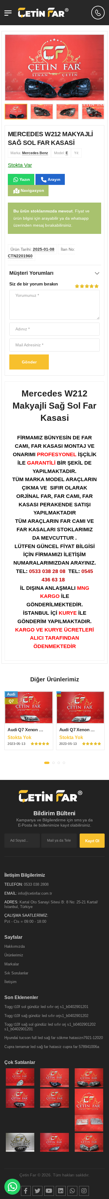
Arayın (53, 179)
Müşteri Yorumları (31, 273)
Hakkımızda (14, 946)
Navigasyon (31, 190)
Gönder (29, 362)
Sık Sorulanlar (16, 973)
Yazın (24, 179)
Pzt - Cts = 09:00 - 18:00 (25, 921)
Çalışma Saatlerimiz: (26, 915)
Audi (11, 694)
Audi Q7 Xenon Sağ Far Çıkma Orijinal (46, 729)
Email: (10, 893)
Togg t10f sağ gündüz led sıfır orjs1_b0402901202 (46, 1016)
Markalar (11, 964)
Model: (61, 153)
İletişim (10, 982)
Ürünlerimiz (13, 955)
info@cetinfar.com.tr (35, 893)
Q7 (11, 701)
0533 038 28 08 (47, 571)
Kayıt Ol (92, 841)
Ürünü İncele (28, 718)
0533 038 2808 (36, 884)
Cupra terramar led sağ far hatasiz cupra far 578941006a (51, 1047)
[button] (47, 762)
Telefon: (13, 884)
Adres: (11, 902)
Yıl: (76, 153)
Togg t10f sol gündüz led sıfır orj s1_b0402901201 (46, 1007)
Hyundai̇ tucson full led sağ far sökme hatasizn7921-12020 (53, 1038)
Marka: (29, 153)
